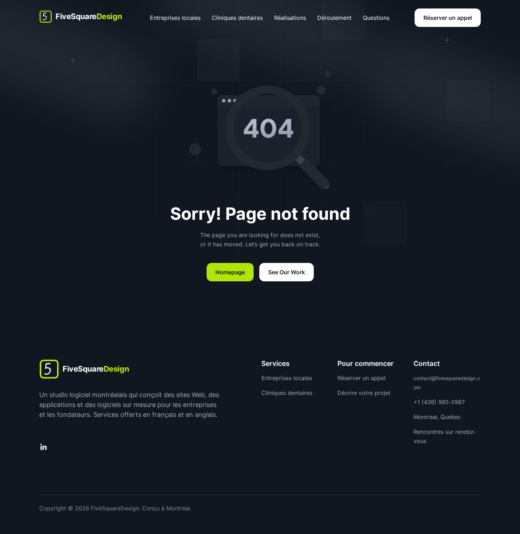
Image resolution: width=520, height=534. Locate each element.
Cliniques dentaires (237, 17)
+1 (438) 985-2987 (439, 402)
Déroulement (334, 17)
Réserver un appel (447, 17)
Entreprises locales (175, 17)
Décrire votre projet (364, 392)
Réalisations (290, 17)
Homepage (230, 272)
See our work (286, 272)
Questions (376, 17)
